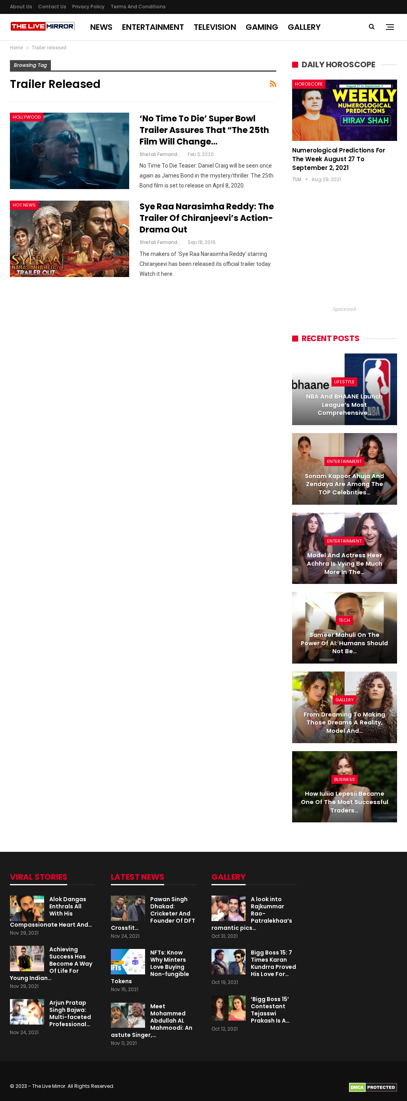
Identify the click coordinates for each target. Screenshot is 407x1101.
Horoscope (309, 84)
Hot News (24, 205)
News (101, 27)
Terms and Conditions (138, 6)
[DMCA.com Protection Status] (373, 1086)
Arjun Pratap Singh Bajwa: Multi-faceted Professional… (70, 1013)
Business (344, 779)
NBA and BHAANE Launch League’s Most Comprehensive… (344, 404)
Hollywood (27, 117)
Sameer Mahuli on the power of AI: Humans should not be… (344, 643)
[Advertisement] (344, 252)
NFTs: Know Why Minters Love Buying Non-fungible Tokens (150, 967)
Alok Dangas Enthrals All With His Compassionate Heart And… (51, 912)
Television (215, 27)
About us (21, 6)
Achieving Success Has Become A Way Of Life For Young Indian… (51, 963)
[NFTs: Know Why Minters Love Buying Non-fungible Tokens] (128, 961)
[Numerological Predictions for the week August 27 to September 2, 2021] (344, 110)
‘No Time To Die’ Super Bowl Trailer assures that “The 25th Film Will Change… (204, 130)
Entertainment (153, 27)
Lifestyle (344, 382)
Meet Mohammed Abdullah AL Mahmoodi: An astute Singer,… (151, 1020)
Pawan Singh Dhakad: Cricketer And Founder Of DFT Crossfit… (153, 913)
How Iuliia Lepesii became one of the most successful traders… (344, 802)
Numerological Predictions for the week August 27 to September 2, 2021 (338, 159)
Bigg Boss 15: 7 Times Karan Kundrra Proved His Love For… (273, 963)
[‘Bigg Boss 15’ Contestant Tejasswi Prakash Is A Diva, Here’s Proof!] (228, 1008)
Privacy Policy (88, 6)
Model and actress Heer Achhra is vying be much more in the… (344, 563)
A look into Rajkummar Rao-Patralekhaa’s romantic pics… (251, 913)
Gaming (262, 27)
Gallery (304, 27)
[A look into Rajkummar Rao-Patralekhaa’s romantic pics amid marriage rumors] (228, 908)
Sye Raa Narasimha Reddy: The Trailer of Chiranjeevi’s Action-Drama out (207, 218)
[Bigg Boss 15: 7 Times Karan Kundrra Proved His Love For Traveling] (228, 961)
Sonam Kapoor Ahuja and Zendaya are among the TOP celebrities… (344, 484)
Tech (344, 620)
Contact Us (52, 6)
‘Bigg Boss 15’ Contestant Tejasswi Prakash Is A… (270, 1010)
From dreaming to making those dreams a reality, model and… (344, 723)
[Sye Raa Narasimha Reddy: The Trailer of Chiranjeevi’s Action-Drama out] (69, 239)
